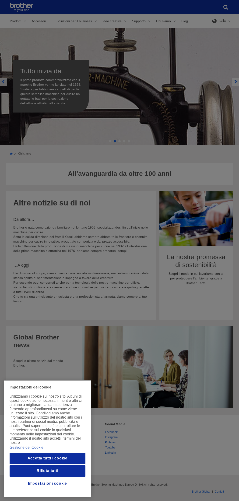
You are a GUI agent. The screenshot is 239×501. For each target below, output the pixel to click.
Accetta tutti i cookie (48, 458)
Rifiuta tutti (47, 471)
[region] (47, 438)
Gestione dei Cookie (26, 447)
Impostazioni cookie (47, 483)
